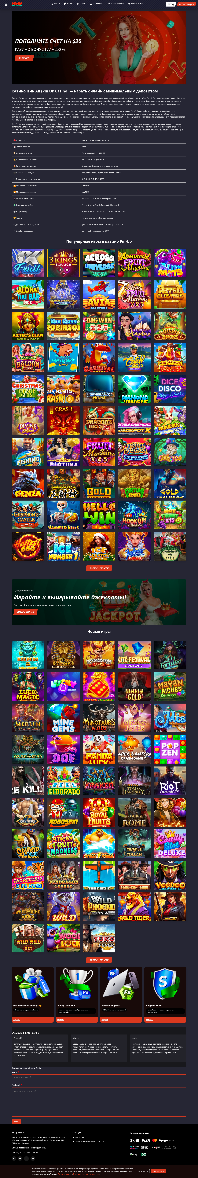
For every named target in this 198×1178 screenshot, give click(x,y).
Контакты (79, 1137)
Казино (57, 3)
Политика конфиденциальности (89, 1141)
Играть (16, 1019)
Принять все (158, 1171)
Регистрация (186, 4)
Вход (171, 4)
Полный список (99, 568)
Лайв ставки (98, 3)
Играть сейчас (25, 612)
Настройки (143, 1171)
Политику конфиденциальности (86, 1174)
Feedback (16, 1085)
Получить (24, 58)
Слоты (83, 3)
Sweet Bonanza (117, 3)
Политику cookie (64, 1174)
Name (14, 1072)
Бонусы (70, 3)
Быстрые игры (137, 3)
